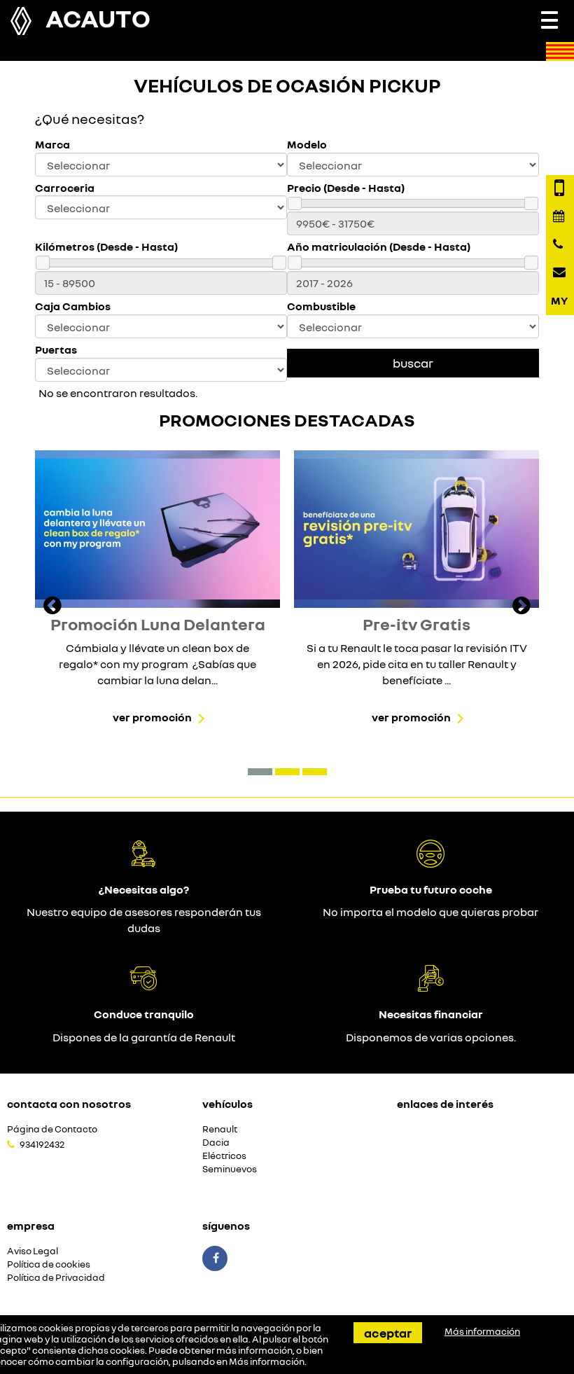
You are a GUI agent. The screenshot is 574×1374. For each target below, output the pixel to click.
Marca (52, 144)
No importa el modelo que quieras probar (430, 912)
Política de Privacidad (56, 1277)
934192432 (42, 1144)
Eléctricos (224, 1156)
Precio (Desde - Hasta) (346, 188)
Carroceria (64, 188)
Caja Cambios (73, 306)
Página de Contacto (52, 1129)
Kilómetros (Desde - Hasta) (106, 246)
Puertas (56, 349)
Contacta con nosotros (69, 1104)
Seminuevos (229, 1169)
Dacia (216, 1142)
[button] (260, 772)
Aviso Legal (32, 1251)
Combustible (321, 306)
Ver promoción (152, 717)
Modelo (307, 144)
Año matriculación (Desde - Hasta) (378, 246)
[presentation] (52, 607)
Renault (219, 1129)
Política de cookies (48, 1264)
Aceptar (388, 1332)
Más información (266, 1361)
